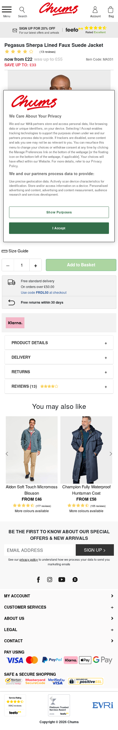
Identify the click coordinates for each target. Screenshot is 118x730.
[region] (59, 166)
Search (22, 16)
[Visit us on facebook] (38, 578)
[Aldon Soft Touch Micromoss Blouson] (32, 450)
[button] (59, 386)
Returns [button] (21, 371)
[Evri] (103, 705)
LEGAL (10, 629)
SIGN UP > (95, 550)
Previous (7, 454)
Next (111, 454)
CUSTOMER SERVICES (25, 607)
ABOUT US (14, 618)
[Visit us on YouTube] (62, 578)
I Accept (59, 228)
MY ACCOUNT (17, 595)
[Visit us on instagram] (50, 578)
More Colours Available (32, 510)
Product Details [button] (30, 342)
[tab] (59, 343)
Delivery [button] (21, 357)
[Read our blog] (75, 576)
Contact (13, 640)
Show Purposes (59, 212)
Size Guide (17, 250)
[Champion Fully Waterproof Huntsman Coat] (86, 450)
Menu (6, 16)
